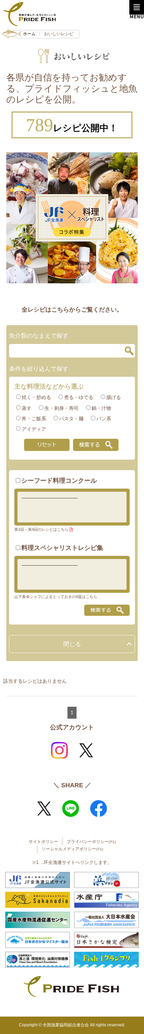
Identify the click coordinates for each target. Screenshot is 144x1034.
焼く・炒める (36, 397)
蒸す (26, 408)
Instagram (59, 750)
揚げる (113, 397)
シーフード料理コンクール (59, 480)
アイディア (34, 429)
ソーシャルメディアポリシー (72, 849)
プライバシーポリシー (91, 841)
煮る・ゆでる (78, 397)
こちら (63, 529)
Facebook (98, 808)
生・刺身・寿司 (61, 408)
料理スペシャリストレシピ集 (62, 547)
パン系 (103, 418)
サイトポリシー (43, 841)
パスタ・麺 (71, 418)
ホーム (29, 33)
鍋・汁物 (101, 408)
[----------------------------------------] (72, 498)
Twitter (86, 750)
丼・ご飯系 (34, 418)
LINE (70, 808)
